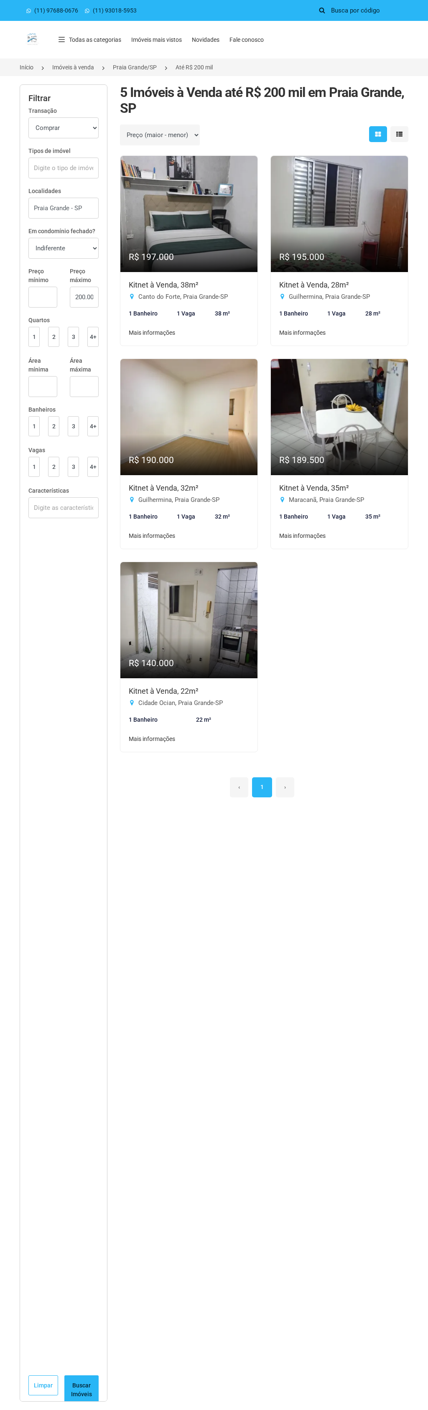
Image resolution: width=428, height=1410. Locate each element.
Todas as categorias (95, 39)
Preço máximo (80, 275)
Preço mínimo (38, 275)
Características (48, 490)
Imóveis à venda (73, 67)
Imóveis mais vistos (156, 39)
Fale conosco (246, 39)
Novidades (205, 39)
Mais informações (152, 332)
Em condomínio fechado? (61, 231)
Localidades (44, 191)
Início (26, 67)
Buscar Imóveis (81, 1389)
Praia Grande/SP (135, 67)
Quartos (39, 320)
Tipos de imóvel (49, 151)
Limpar (43, 1385)
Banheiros (42, 409)
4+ (93, 336)
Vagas (36, 450)
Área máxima (80, 365)
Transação (42, 110)
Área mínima (38, 365)
